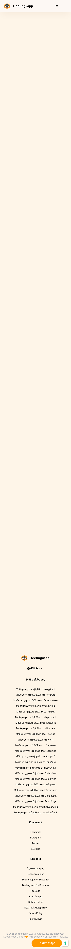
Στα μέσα (35, 891)
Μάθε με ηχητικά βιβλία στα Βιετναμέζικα (35, 807)
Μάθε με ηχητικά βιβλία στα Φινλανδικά (35, 812)
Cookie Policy (35, 913)
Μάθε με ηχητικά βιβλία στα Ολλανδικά (35, 773)
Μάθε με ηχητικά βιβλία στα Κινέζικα (35, 734)
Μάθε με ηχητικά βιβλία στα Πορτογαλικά (36, 700)
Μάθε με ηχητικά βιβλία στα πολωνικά (35, 767)
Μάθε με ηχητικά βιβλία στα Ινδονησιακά (35, 790)
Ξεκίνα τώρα (46, 943)
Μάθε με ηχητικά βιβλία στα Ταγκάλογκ (35, 801)
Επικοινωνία (35, 919)
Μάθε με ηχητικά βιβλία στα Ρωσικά (35, 728)
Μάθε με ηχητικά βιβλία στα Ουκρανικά (35, 795)
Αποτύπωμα (35, 896)
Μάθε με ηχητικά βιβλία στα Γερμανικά (35, 717)
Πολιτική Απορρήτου (35, 907)
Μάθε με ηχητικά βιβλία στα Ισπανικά (35, 694)
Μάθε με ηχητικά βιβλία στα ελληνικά (35, 784)
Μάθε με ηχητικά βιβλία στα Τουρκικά (35, 745)
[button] (56, 6)
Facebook (36, 832)
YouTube (35, 849)
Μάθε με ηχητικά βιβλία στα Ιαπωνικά (36, 723)
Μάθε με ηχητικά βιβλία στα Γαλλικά (35, 706)
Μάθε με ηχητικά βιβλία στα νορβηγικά (35, 779)
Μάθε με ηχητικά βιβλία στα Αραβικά (35, 756)
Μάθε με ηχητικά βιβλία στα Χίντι (35, 739)
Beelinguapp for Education (35, 879)
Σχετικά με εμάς (35, 868)
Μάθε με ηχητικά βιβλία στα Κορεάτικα (35, 751)
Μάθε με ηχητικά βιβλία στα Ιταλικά (35, 711)
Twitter (35, 843)
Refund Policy (35, 902)
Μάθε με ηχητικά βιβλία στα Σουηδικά (35, 762)
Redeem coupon (35, 874)
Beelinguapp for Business (35, 885)
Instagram (35, 837)
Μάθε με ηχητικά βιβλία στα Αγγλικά (35, 689)
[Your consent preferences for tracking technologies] (65, 943)
